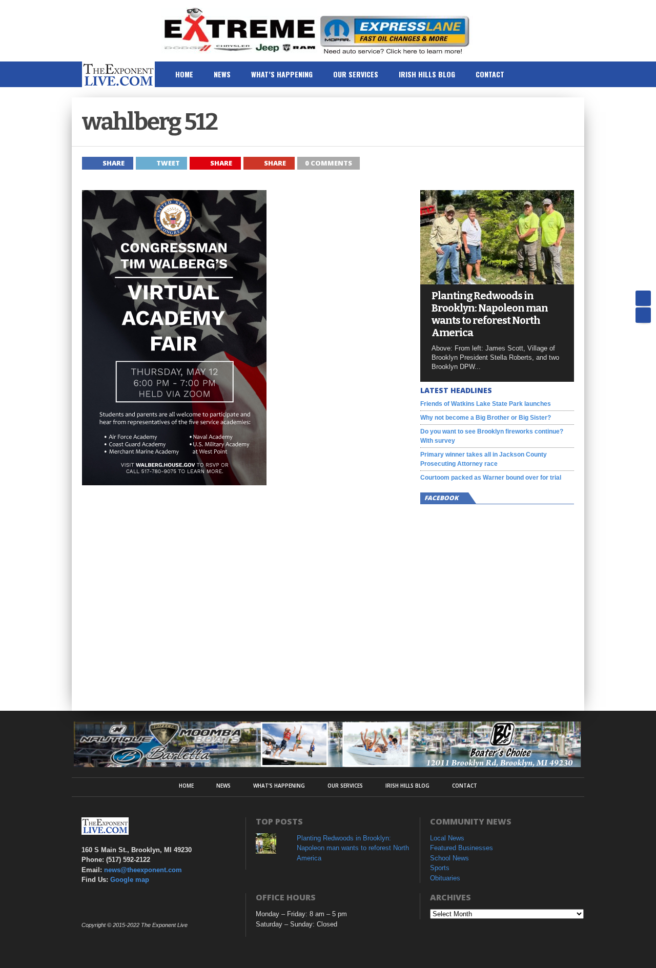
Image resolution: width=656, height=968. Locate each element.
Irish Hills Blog (427, 74)
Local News (447, 838)
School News (449, 858)
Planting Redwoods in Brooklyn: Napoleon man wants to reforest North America (490, 314)
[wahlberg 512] (174, 483)
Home (184, 74)
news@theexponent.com (143, 870)
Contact (490, 74)
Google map (129, 879)
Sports (439, 868)
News (222, 74)
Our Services (355, 74)
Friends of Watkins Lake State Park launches (485, 403)
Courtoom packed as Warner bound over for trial (490, 477)
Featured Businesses (461, 848)
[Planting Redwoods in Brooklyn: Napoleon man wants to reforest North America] (497, 281)
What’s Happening (282, 74)
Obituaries (445, 878)
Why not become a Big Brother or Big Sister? (485, 417)
